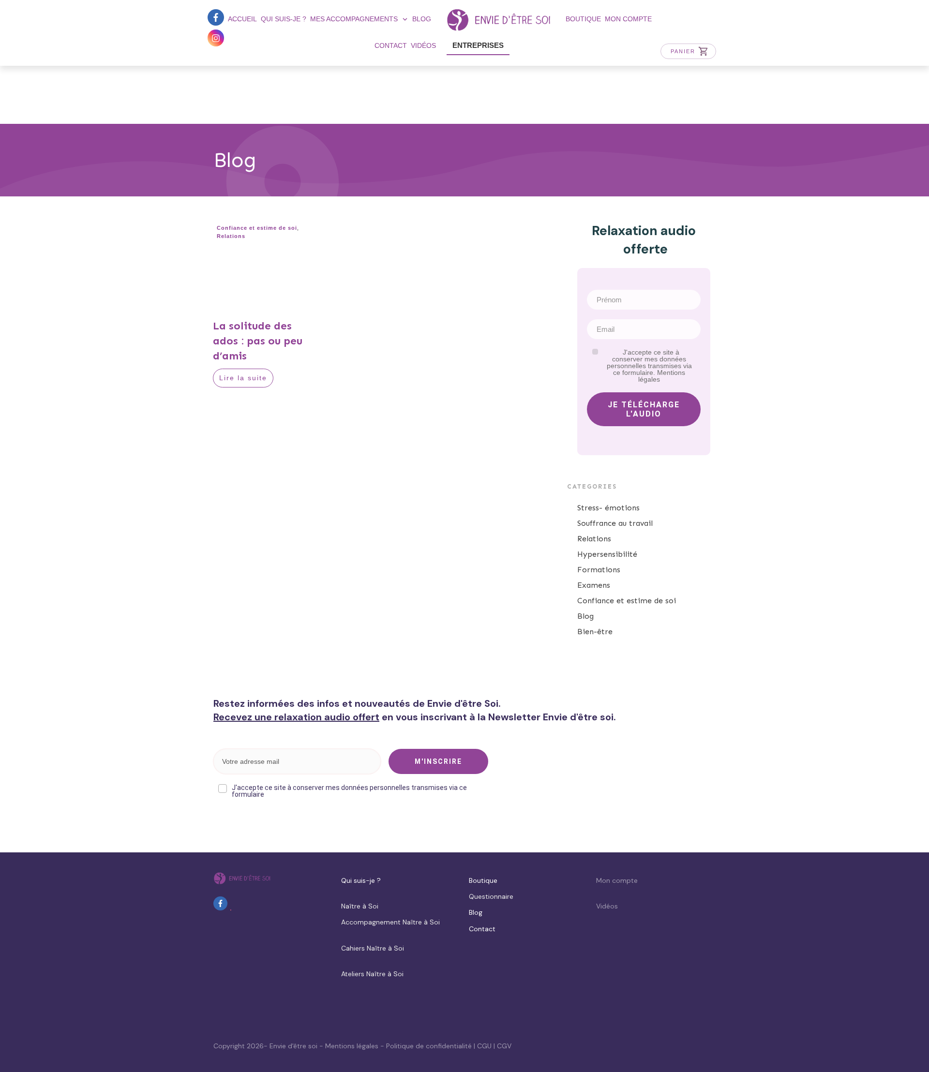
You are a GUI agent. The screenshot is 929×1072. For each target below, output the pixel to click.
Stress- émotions (608, 507)
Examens (593, 585)
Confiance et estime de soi (257, 228)
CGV (504, 1046)
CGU (484, 1046)
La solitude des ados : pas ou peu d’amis (257, 340)
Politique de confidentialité (429, 1046)
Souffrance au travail (615, 523)
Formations (598, 569)
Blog (585, 616)
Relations (231, 236)
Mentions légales (351, 1046)
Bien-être (595, 631)
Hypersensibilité (607, 554)
